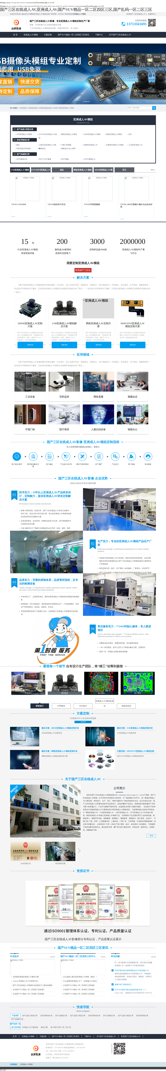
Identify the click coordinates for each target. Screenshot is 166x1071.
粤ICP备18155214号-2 (61, 1058)
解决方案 (83, 277)
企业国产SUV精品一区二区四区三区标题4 (28, 994)
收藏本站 (151, 14)
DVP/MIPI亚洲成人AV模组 (41, 170)
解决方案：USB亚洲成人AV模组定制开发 (135, 728)
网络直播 (98, 396)
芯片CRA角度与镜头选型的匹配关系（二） (131, 973)
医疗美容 (64, 429)
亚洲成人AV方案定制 (30, 1027)
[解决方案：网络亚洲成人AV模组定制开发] (24, 769)
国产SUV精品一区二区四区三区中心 (78, 956)
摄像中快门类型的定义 (123, 968)
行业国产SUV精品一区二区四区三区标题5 (79, 989)
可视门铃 (30, 429)
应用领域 (83, 354)
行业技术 (14, 956)
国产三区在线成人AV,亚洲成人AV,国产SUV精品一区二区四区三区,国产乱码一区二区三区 (76, 9)
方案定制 (48, 35)
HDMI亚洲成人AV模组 (104, 170)
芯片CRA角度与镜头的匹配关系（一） (129, 993)
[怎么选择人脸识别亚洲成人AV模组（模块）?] (83, 974)
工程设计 (28, 693)
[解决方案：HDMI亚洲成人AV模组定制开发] (24, 746)
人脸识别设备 (98, 429)
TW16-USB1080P (18, 204)
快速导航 (83, 1007)
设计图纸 (101, 693)
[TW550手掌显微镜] (100, 200)
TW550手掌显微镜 (92, 204)
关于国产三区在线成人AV (120, 35)
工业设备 (30, 396)
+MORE (83, 722)
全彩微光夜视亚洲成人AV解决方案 (26, 977)
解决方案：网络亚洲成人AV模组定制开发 (59, 751)
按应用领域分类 (23, 140)
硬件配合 (64, 693)
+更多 (151, 836)
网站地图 (3, 1070)
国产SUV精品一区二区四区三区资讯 (73, 35)
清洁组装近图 (60, 863)
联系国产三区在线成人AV (136, 14)
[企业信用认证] (26, 860)
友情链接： (14, 1064)
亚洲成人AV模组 (31, 35)
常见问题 (115, 956)
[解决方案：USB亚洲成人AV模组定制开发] (100, 746)
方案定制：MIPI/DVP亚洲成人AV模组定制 (135, 751)
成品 (62, 170)
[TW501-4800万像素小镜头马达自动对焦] (137, 200)
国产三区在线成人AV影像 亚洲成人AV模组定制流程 (83, 442)
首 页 (15, 35)
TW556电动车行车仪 (57, 204)
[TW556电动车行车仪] (64, 200)
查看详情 (30, 345)
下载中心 (99, 35)
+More (152, 170)
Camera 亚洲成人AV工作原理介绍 (25, 981)
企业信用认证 (26, 863)
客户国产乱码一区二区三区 (61, 1027)
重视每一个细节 (83, 666)
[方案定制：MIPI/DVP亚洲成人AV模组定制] (100, 769)
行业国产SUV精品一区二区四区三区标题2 (79, 994)
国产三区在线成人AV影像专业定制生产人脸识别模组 (32, 985)
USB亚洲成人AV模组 (20, 170)
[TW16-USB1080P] (28, 200)
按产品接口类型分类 (25, 129)
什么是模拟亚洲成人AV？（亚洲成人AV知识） (80, 981)
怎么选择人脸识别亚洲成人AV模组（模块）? (80, 977)
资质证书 (83, 871)
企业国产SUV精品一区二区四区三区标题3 (28, 989)
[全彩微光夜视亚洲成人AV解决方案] (32, 974)
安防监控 (64, 396)
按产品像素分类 (23, 154)
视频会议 (132, 396)
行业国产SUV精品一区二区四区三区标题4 (79, 985)
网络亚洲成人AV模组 (83, 170)
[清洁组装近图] (60, 860)
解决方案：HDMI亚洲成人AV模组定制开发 (60, 728)
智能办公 (132, 429)
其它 (124, 170)
